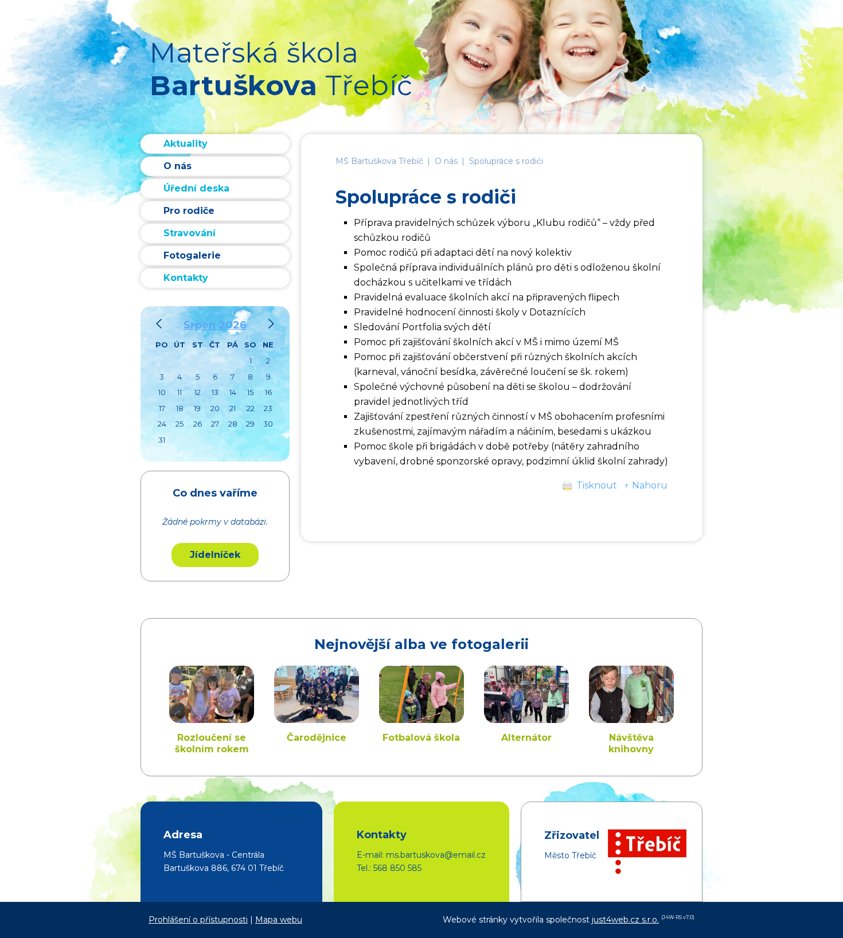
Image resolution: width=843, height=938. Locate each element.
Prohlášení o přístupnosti (198, 919)
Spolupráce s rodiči (506, 161)
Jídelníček (215, 554)
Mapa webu (278, 919)
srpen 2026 (215, 325)
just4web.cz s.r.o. (625, 919)
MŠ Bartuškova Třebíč (379, 161)
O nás (446, 161)
